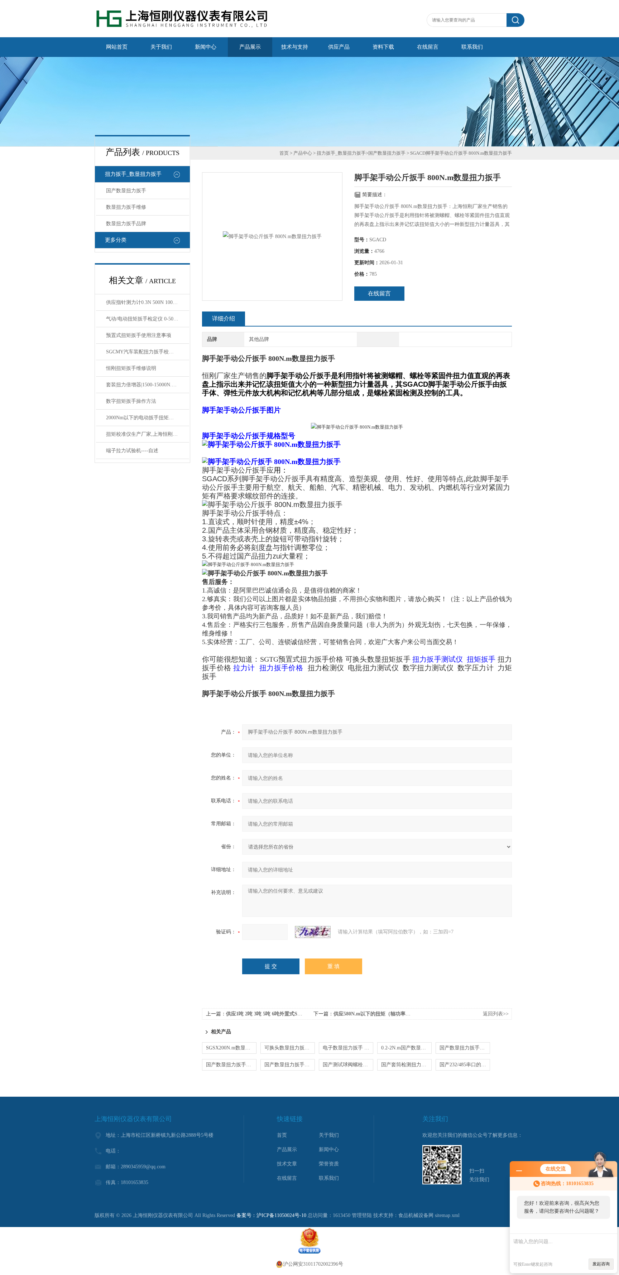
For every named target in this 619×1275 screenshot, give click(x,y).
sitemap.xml (447, 1215)
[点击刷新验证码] (313, 932)
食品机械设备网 (415, 1215)
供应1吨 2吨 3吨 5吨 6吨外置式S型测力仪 (271, 1013)
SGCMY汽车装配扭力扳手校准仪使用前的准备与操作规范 (147, 351)
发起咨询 (601, 1263)
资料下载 (383, 47)
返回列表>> (496, 1013)
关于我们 (161, 47)
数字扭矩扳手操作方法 (131, 401)
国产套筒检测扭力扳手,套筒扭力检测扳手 (406, 1064)
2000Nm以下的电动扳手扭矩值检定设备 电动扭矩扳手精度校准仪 (147, 417)
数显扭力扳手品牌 (126, 223)
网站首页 (117, 47)
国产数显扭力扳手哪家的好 (465, 1048)
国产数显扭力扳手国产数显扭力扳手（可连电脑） (231, 1064)
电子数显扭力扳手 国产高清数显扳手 (348, 1048)
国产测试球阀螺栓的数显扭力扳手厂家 (348, 1064)
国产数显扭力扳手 (126, 190)
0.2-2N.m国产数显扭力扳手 (406, 1048)
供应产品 (339, 47)
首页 (284, 153)
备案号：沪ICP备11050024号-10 (271, 1215)
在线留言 (427, 47)
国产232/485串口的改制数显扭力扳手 (465, 1064)
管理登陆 (362, 1215)
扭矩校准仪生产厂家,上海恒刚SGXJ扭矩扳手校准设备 (147, 434)
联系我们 (472, 47)
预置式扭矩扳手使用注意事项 (138, 335)
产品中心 (302, 153)
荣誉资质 (329, 1164)
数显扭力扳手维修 (126, 207)
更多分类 (115, 240)
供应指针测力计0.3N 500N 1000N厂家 (147, 302)
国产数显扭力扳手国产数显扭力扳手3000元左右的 (289, 1064)
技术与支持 (294, 47)
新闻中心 (205, 47)
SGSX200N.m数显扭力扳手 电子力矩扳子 (231, 1048)
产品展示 (250, 47)
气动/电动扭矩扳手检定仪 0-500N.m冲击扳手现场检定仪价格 (147, 319)
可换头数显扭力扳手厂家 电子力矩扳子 (289, 1048)
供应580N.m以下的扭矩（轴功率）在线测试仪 (385, 1013)
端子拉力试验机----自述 (132, 450)
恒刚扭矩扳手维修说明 (131, 368)
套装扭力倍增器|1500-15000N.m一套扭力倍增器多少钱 (147, 384)
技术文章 (287, 1164)
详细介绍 (223, 318)
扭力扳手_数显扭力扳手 (133, 174)
